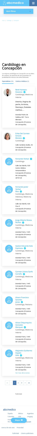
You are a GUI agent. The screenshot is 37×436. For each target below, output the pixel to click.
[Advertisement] (18, 41)
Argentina (30, 413)
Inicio (3, 20)
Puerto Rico (10, 421)
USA (19, 416)
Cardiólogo (9, 20)
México (20, 413)
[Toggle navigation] (33, 2)
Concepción (16, 20)
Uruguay (30, 416)
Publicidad (15, 433)
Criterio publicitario (27, 433)
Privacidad (20, 427)
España (10, 413)
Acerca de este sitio (8, 427)
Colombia (11, 416)
